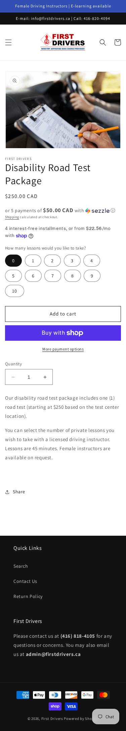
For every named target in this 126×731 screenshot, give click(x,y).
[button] (8, 42)
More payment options (63, 349)
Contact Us (25, 581)
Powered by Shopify (81, 718)
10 (14, 291)
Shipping (12, 217)
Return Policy (28, 596)
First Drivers (52, 718)
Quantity (13, 364)
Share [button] (19, 492)
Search (20, 566)
